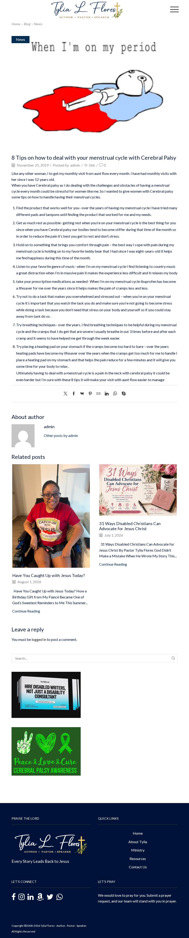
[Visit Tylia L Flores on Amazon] (40, 897)
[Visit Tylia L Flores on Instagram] (21, 897)
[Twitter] (67, 394)
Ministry (138, 850)
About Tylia (137, 841)
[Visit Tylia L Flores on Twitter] (50, 897)
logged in (39, 639)
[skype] (122, 394)
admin (75, 165)
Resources (138, 858)
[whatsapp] (115, 394)
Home (16, 24)
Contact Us (138, 867)
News (38, 24)
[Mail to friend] (98, 394)
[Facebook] (74, 394)
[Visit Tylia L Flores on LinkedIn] (30, 897)
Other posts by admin (61, 435)
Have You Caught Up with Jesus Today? (48, 575)
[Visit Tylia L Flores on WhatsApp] (59, 896)
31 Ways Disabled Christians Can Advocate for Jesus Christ (130, 526)
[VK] (82, 394)
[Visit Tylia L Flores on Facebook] (14, 897)
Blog (27, 24)
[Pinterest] (90, 394)
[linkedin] (107, 394)
